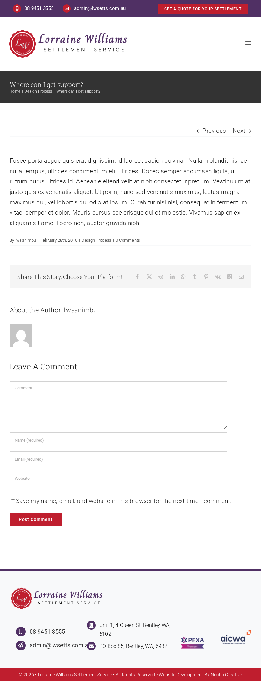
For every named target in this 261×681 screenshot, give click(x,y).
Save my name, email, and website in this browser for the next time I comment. (124, 501)
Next (239, 130)
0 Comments (128, 240)
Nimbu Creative (226, 674)
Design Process (96, 240)
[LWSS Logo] (68, 31)
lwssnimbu (25, 240)
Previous (214, 130)
